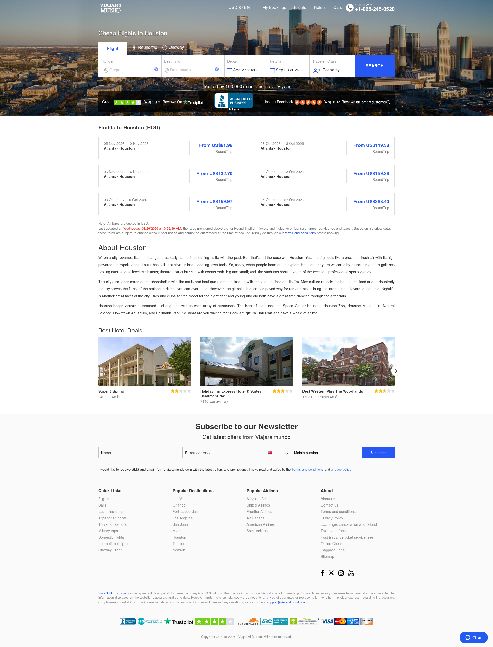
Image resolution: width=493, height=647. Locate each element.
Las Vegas (181, 498)
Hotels (320, 7)
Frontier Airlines (259, 511)
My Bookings (274, 7)
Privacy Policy (332, 517)
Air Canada (255, 517)
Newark (179, 549)
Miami (177, 530)
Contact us (329, 505)
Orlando (179, 505)
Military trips (108, 530)
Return (275, 61)
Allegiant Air (256, 498)
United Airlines (258, 505)
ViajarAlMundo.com (112, 593)
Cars (337, 7)
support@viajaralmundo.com (287, 602)
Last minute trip (111, 511)
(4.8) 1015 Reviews (312, 101)
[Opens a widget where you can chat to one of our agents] (473, 638)
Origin (108, 61)
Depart (232, 61)
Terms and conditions (308, 469)
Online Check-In (334, 543)
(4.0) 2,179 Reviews (142, 101)
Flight (112, 48)
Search (375, 66)
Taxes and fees (333, 530)
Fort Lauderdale (186, 511)
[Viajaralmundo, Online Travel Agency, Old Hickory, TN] (128, 622)
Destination (173, 61)
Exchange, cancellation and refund (349, 524)
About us (328, 498)
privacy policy (341, 469)
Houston (179, 537)
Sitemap (327, 556)
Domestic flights (111, 537)
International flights (113, 543)
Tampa (178, 543)
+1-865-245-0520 (375, 8)
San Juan (180, 524)
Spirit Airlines (257, 530)
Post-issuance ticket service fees (347, 537)
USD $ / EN (240, 7)
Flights (300, 7)
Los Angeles (183, 517)
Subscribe (378, 453)
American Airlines (260, 524)
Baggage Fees (333, 549)
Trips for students (112, 517)
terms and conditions (300, 232)
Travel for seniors (112, 524)
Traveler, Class (324, 61)
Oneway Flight (110, 549)
